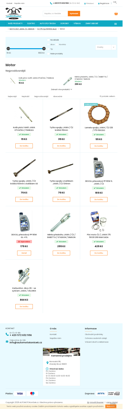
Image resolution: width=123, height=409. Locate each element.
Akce (52, 44)
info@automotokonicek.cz (26, 342)
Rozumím (111, 406)
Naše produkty (56, 53)
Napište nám (19, 3)
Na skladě (54, 40)
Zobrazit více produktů (60, 89)
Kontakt (9, 3)
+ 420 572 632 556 (21, 335)
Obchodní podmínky (94, 334)
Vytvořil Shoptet (96, 402)
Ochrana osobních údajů (96, 338)
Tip (51, 49)
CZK (114, 2)
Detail (24, 253)
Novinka (62, 44)
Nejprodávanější (41, 96)
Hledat (74, 13)
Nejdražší (25, 96)
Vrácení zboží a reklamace (96, 342)
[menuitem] (15, 23)
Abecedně (57, 96)
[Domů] (7, 29)
